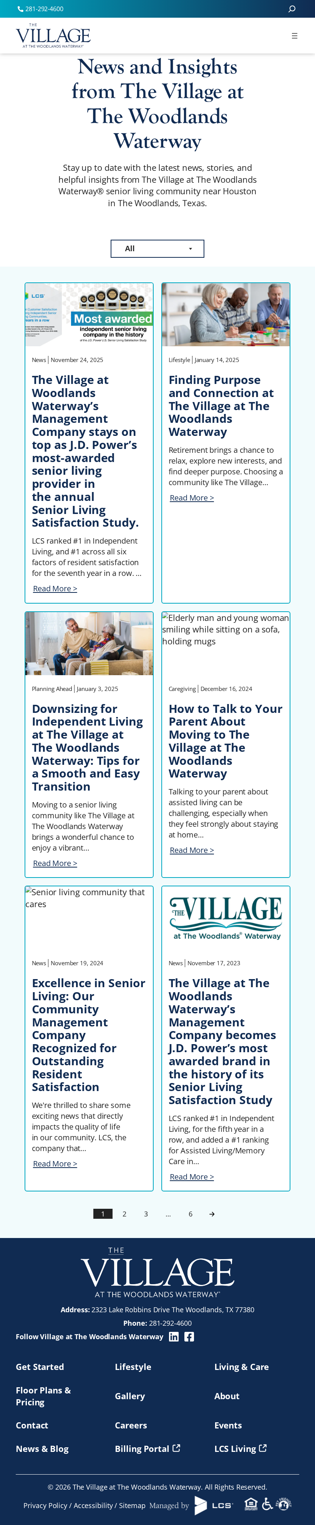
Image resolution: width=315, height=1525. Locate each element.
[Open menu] (294, 35)
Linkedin (174, 1336)
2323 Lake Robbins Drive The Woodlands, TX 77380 (172, 1310)
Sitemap (132, 1505)
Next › (212, 1214)
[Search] (292, 9)
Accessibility (93, 1505)
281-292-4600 (170, 1323)
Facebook (189, 1336)
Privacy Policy (45, 1505)
